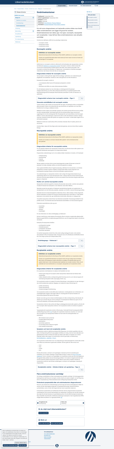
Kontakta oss (47, 435)
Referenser (17, 42)
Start (15, 8)
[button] (81, 98)
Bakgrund (40, 8)
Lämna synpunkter (43, 413)
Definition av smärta (21, 20)
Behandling (18, 31)
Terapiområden (62, 5)
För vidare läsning (19, 39)
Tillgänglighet (47, 438)
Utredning (17, 28)
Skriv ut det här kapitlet (56, 423)
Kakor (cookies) (47, 437)
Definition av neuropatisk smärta (51, 66)
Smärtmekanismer (20, 25)
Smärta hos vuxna (33, 8)
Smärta (26, 8)
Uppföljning (18, 36)
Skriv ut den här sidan (44, 423)
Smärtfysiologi (19, 23)
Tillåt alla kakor (22, 445)
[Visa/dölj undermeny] (33, 17)
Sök (97, 5)
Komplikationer (18, 33)
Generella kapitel (73, 5)
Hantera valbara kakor (20, 442)
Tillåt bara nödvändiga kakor (10, 445)
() (51, 311)
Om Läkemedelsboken (85, 5)
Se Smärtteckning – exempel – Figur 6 (46, 338)
